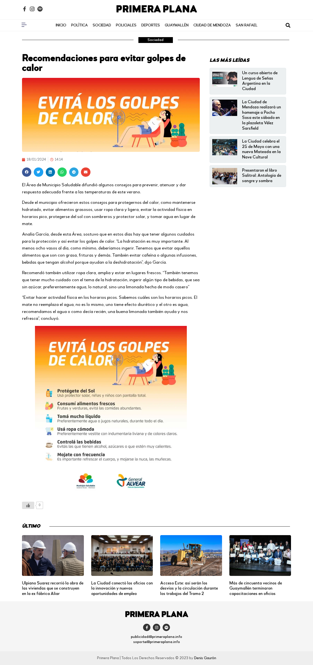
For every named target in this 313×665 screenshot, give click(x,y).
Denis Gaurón (205, 658)
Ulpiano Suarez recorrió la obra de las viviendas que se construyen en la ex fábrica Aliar (52, 588)
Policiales (126, 25)
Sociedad (102, 25)
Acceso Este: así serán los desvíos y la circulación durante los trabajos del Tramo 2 (189, 588)
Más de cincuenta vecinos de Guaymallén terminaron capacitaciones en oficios (255, 588)
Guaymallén (177, 25)
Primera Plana (156, 10)
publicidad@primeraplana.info (156, 637)
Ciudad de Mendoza (212, 25)
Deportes (150, 25)
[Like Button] (28, 505)
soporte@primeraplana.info (156, 642)
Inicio (61, 25)
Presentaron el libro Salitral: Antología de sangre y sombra (261, 175)
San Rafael (246, 25)
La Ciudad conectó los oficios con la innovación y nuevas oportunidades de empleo (122, 588)
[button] (288, 25)
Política (79, 25)
